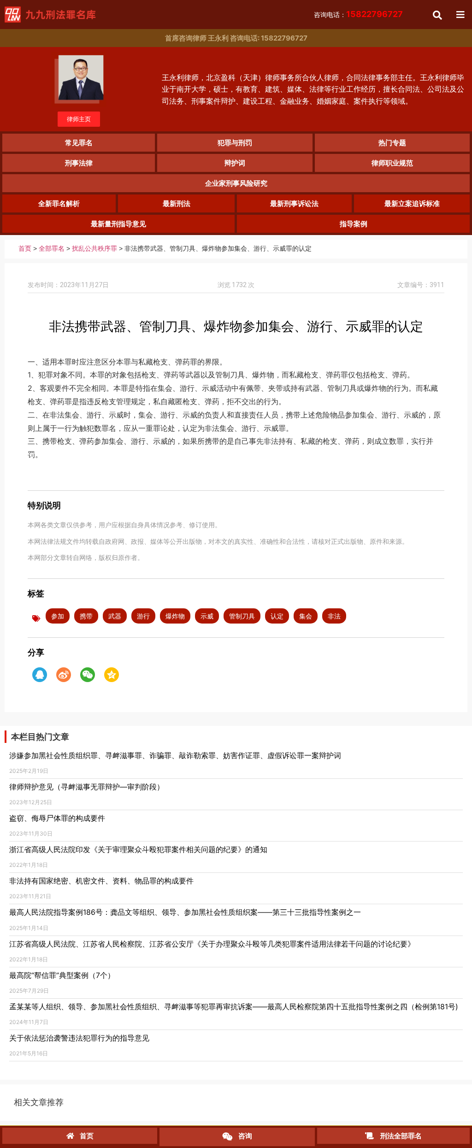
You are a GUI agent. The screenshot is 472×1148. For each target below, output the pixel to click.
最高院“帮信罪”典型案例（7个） (62, 975)
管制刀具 (242, 616)
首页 (24, 248)
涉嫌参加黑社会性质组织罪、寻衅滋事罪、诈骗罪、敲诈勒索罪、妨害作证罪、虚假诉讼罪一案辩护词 (175, 755)
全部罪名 (52, 248)
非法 (334, 616)
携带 (86, 616)
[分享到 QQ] (39, 674)
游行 (143, 616)
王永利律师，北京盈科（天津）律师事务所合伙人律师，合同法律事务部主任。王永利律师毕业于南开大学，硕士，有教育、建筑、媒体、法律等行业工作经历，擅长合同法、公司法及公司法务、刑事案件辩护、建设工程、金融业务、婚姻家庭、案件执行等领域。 (313, 89)
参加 (57, 616)
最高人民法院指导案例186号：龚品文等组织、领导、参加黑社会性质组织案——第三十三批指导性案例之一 (185, 912)
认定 (277, 616)
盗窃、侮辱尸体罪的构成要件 (57, 818)
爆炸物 (175, 616)
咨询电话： (358, 14)
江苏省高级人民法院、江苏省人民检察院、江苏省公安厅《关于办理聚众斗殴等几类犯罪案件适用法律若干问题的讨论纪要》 (212, 943)
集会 (305, 616)
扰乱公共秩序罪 (94, 248)
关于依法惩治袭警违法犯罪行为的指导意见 (79, 1037)
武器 (114, 616)
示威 (207, 616)
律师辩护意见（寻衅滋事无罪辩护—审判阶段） (86, 786)
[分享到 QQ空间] (111, 674)
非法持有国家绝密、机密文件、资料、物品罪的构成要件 (101, 880)
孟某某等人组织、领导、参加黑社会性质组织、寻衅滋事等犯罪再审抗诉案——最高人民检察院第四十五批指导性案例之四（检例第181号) (233, 1006)
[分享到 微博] (63, 674)
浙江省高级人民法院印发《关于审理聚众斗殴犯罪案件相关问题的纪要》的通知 (138, 849)
